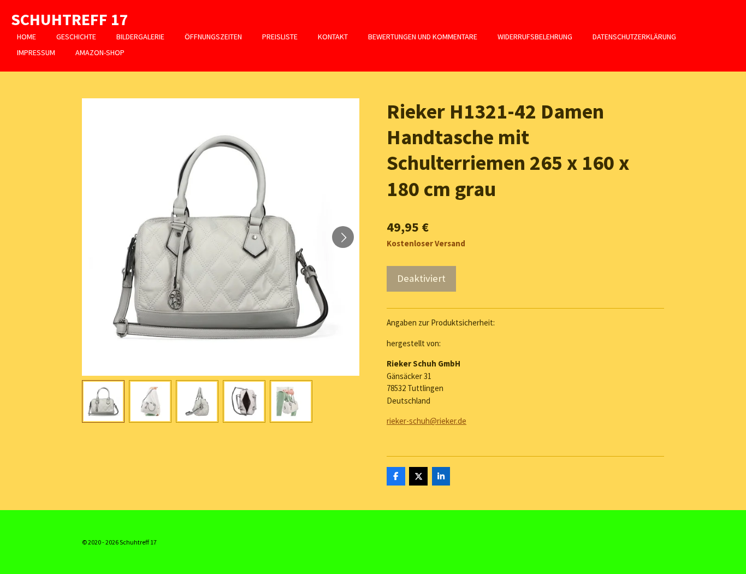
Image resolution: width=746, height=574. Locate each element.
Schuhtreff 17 (69, 19)
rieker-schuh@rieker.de (426, 421)
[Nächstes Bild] (343, 237)
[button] (103, 401)
